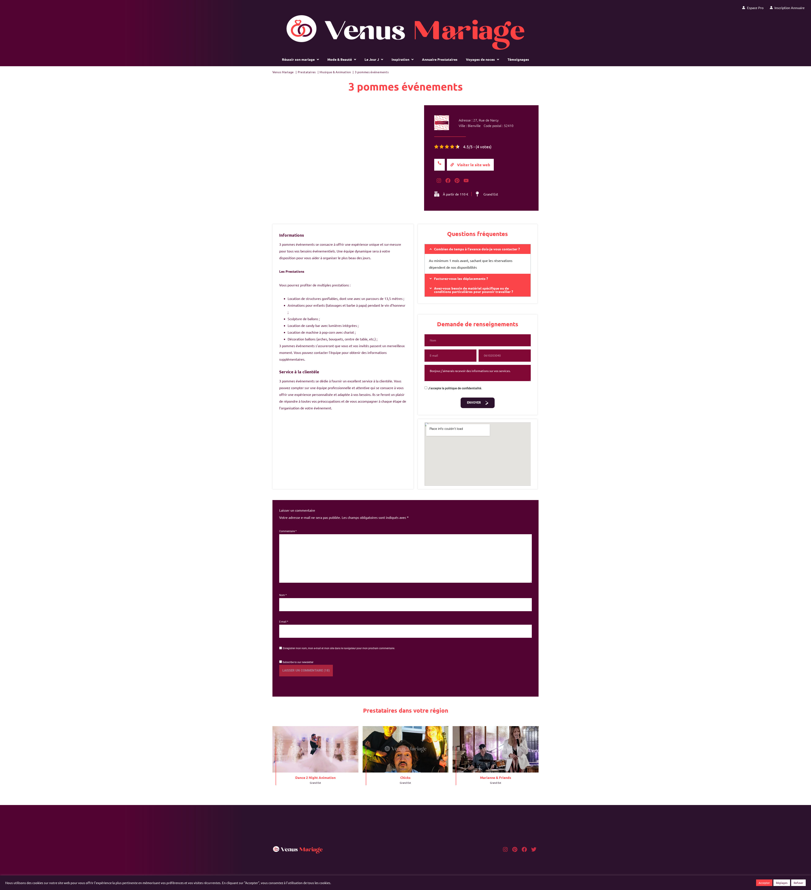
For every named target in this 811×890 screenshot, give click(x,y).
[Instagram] (505, 849)
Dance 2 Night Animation (315, 777)
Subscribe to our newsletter (297, 662)
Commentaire (288, 531)
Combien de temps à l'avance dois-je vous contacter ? (477, 249)
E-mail (283, 621)
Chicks (405, 777)
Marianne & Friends (495, 777)
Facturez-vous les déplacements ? (461, 278)
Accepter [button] (764, 883)
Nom (283, 595)
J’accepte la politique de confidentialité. (455, 388)
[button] (478, 249)
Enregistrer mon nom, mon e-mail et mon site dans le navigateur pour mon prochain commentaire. (339, 648)
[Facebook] (524, 849)
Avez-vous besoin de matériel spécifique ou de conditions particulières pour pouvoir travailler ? (473, 290)
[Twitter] (534, 849)
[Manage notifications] (801, 880)
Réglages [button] (782, 883)
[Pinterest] (515, 849)
